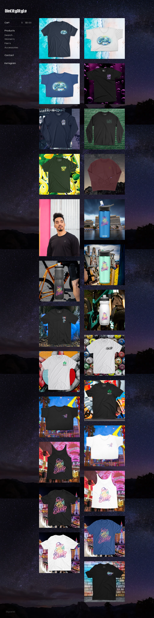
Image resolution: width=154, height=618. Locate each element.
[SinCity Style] (16, 11)
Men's (8, 43)
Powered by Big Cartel (10, 611)
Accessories (11, 47)
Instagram (10, 63)
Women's (10, 39)
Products (10, 30)
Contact (9, 55)
